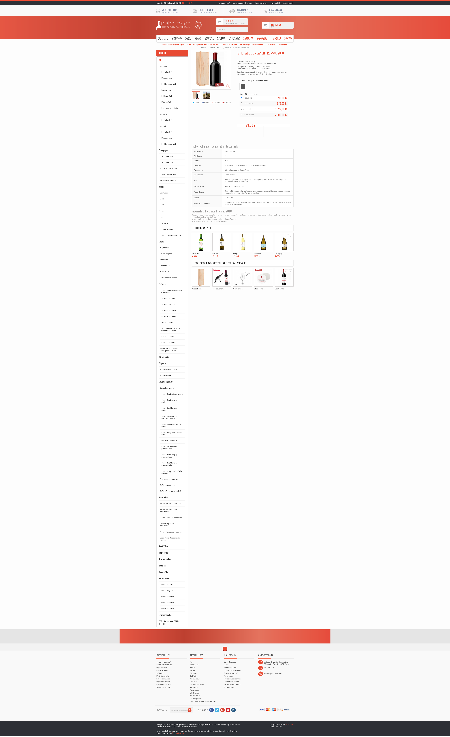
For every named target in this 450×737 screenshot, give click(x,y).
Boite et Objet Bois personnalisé (167, 525)
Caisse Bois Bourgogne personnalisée (169, 456)
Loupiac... (236, 254)
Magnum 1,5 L (166, 78)
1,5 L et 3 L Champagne (168, 168)
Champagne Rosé (166, 162)
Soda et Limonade (167, 229)
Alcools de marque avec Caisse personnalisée (169, 350)
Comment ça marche (238, 3)
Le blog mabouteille (288, 3)
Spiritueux (164, 193)
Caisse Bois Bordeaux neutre (172, 394)
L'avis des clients (162, 676)
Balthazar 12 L (166, 96)
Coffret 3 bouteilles (168, 310)
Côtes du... (258, 254)
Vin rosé (163, 126)
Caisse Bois (248, 38)
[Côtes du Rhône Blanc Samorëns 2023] (263, 242)
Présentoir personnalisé (169, 479)
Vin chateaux (234, 38)
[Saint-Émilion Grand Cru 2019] (284, 277)
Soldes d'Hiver (164, 572)
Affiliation (159, 673)
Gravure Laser (229, 687)
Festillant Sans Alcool (168, 180)
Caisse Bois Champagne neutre (170, 409)
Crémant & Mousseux (168, 174)
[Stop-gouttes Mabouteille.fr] (263, 277)
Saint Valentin (164, 546)
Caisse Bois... (197, 289)
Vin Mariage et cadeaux (232, 684)
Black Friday (163, 565)
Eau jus (198, 38)
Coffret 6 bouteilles (168, 316)
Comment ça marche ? (164, 665)
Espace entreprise (163, 682)
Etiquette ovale (165, 375)
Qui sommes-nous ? (224, 3)
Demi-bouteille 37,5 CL (169, 108)
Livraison (249, 3)
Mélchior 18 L (166, 102)
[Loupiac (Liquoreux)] (242, 242)
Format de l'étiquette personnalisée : (254, 81)
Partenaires (228, 676)
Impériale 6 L (166, 90)
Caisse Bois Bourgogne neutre (169, 401)
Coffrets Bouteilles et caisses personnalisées (171, 291)
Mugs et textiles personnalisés (171, 532)
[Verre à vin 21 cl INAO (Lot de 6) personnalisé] (242, 277)
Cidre (162, 205)
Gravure (288, 38)
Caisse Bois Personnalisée (169, 441)
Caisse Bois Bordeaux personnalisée (169, 448)
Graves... (215, 254)
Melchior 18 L (165, 272)
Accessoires (263, 38)
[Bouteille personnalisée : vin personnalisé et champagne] (173, 25)
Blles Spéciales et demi (168, 278)
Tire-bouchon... (218, 289)
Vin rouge (163, 66)
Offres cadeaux (167, 322)
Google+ (217, 102)
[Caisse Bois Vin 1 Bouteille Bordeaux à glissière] (201, 277)
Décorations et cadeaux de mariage (170, 539)
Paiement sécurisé (231, 673)
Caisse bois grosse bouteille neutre (171, 434)
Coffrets (221, 38)
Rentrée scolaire (165, 559)
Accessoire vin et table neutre (171, 503)
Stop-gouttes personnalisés (171, 518)
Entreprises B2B (275, 3)
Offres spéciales (165, 614)
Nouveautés (163, 552)
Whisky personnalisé (163, 687)
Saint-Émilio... (280, 289)
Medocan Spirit (289, 724)
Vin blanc (163, 114)
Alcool (188, 38)
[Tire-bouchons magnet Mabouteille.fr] (221, 277)
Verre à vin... (238, 289)
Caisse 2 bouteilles (167, 597)
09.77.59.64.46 (187, 3)
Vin (163, 38)
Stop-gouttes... (260, 289)
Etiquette (277, 38)
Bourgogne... (280, 254)
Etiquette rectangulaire (168, 369)
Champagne (177, 38)
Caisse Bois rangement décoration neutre (170, 417)
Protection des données (233, 679)
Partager (207, 102)
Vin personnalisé (215, 48)
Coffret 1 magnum (168, 304)
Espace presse (161, 668)
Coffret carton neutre (168, 485)
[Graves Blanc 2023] (221, 242)
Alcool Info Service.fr (178, 733)
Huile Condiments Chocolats (170, 235)
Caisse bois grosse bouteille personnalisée (171, 472)
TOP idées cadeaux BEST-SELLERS (169, 622)
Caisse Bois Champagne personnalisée (170, 464)
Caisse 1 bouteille (167, 336)
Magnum (209, 38)
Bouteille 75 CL (166, 72)
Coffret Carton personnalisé (170, 491)
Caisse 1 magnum (168, 342)
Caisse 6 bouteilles (167, 609)
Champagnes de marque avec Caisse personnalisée (171, 329)
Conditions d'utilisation (232, 670)
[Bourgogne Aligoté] (284, 242)
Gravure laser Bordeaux (261, 3)
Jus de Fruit (164, 223)
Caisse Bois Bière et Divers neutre (171, 425)
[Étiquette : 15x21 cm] (243, 86)
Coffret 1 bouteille (168, 298)
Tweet (196, 102)
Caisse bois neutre (167, 388)
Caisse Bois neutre (166, 381)
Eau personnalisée (163, 679)
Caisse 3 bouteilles (167, 603)
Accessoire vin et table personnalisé (168, 511)
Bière (162, 199)
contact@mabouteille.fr (272, 674)
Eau (161, 217)
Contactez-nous (162, 670)
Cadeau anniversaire (231, 682)
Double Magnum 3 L (168, 84)
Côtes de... (196, 254)
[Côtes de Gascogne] (201, 242)
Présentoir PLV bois (163, 684)
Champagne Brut (166, 156)
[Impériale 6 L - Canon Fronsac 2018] (196, 95)
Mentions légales (230, 668)
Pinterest (227, 102)
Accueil (203, 48)
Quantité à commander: (249, 94)
